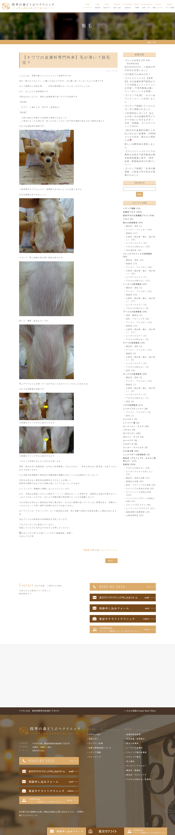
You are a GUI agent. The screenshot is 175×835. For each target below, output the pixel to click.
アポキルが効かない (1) (137, 398)
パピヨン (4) (129, 430)
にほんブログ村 (26, 536)
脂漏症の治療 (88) (135, 481)
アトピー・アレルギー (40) (139, 267)
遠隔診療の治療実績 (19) (138, 512)
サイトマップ (95, 757)
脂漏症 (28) (131, 295)
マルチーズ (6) (130, 444)
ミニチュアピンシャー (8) (135, 409)
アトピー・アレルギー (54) (139, 230)
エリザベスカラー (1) (136, 394)
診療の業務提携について (100, 748)
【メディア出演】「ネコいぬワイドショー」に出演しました (140, 98)
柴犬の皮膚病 (132, 743)
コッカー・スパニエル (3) (135, 447)
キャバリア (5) (130, 440)
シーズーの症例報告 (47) (135, 284)
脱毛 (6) (130, 402)
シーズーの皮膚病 (134, 748)
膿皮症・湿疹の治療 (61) (138, 478)
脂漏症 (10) (131, 326)
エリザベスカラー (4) (136, 363)
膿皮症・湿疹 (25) (135, 260)
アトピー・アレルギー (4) (138, 412)
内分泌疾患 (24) (134, 250)
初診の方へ (94, 739)
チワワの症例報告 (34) (134, 343)
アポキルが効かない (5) (137, 339)
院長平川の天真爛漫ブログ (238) (138, 216)
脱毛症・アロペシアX (136, 775)
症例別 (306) (129, 464)
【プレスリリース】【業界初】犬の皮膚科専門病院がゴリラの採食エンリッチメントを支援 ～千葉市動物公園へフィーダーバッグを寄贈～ (140, 84)
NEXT (110, 561)
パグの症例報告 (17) (133, 405)
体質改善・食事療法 (135, 739)
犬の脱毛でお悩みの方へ (138, 74)
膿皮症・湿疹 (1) (134, 226)
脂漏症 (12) (131, 233)
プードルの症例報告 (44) (135, 312)
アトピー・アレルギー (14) (139, 381)
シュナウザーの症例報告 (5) (136, 455)
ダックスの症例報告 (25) (135, 374)
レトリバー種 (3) (131, 423)
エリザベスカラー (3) (136, 305)
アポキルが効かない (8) (137, 308)
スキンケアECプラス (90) (138, 505)
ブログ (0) (128, 219)
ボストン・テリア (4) (133, 437)
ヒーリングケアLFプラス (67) (140, 508)
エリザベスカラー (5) (136, 336)
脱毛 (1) (130, 416)
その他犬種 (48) (131, 451)
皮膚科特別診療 (133, 734)
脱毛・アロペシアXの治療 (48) (141, 485)
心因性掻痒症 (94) (135, 515)
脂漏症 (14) (131, 264)
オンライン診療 (96, 743)
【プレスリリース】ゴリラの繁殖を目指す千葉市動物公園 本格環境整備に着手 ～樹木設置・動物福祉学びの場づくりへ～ (140, 158)
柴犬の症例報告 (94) (133, 223)
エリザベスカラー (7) (136, 277)
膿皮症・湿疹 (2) (134, 288)
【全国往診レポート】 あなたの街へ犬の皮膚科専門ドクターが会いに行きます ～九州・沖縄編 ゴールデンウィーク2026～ (140, 119)
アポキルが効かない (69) (138, 468)
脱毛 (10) (130, 370)
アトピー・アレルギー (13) (139, 322)
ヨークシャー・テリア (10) (136, 426)
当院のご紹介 (95, 734)
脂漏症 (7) (131, 385)
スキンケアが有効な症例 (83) (140, 488)
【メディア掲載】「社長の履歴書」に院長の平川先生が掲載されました (140, 171)
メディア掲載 (95, 752)
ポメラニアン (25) (132, 433)
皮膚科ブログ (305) (132, 212)
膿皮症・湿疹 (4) (134, 346)
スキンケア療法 (133, 757)
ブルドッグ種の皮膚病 (136, 752)
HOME (149, 42)
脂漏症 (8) (131, 353)
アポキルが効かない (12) (138, 281)
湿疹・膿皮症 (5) (134, 315)
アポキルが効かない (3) (137, 367)
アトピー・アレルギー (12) (139, 350)
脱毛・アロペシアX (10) (137, 319)
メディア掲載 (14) (132, 208)
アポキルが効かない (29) (138, 247)
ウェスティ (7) (130, 419)
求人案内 (130, 761)
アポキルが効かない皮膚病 (138, 779)
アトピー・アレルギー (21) (139, 291)
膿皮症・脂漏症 (133, 770)
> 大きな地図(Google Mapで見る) (140, 711)
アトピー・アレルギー (136, 766)
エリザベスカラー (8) (136, 243)
